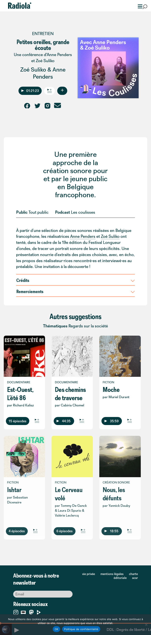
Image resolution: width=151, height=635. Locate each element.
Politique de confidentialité (81, 629)
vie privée (88, 574)
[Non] (146, 625)
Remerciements (29, 291)
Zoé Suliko (33, 69)
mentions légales (111, 574)
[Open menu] (139, 6)
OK (56, 629)
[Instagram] (15, 611)
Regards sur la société (88, 326)
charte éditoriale (126, 576)
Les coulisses (83, 212)
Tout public (39, 212)
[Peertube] (39, 611)
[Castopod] (23, 611)
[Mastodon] (31, 612)
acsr (135, 578)
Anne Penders (49, 73)
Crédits (22, 280)
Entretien (43, 33)
